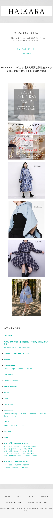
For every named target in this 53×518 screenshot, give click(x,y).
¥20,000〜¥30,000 (11, 467)
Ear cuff (23, 414)
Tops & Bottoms (10, 386)
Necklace (32, 414)
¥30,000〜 (25, 467)
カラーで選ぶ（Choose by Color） (17, 443)
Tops (13, 369)
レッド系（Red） (29, 453)
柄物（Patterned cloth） (13, 455)
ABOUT (19, 496)
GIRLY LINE (8, 375)
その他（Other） (31, 455)
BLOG (31, 496)
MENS (6, 422)
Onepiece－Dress (11, 381)
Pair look (7, 431)
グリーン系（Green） (12, 451)
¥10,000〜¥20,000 (22, 465)
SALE (6, 437)
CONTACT (44, 496)
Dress (6, 369)
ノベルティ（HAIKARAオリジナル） (17, 353)
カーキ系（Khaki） (27, 449)
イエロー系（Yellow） (12, 453)
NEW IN (7, 359)
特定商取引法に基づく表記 (37, 502)
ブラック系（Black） (30, 447)
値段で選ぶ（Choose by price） (16, 461)
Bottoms (21, 369)
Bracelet (42, 414)
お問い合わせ (26, 54)
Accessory (8, 410)
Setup (6, 392)
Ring (14, 416)
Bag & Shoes (9, 404)
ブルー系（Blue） (29, 451)
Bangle (6, 416)
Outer (29, 369)
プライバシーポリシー (14, 502)
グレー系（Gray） (10, 449)
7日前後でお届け (25, 347)
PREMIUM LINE (10, 365)
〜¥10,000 (8, 465)
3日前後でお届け (10, 347)
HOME (7, 496)
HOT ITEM (8, 336)
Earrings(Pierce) (10, 414)
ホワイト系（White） (12, 447)
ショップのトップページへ (26, 49)
